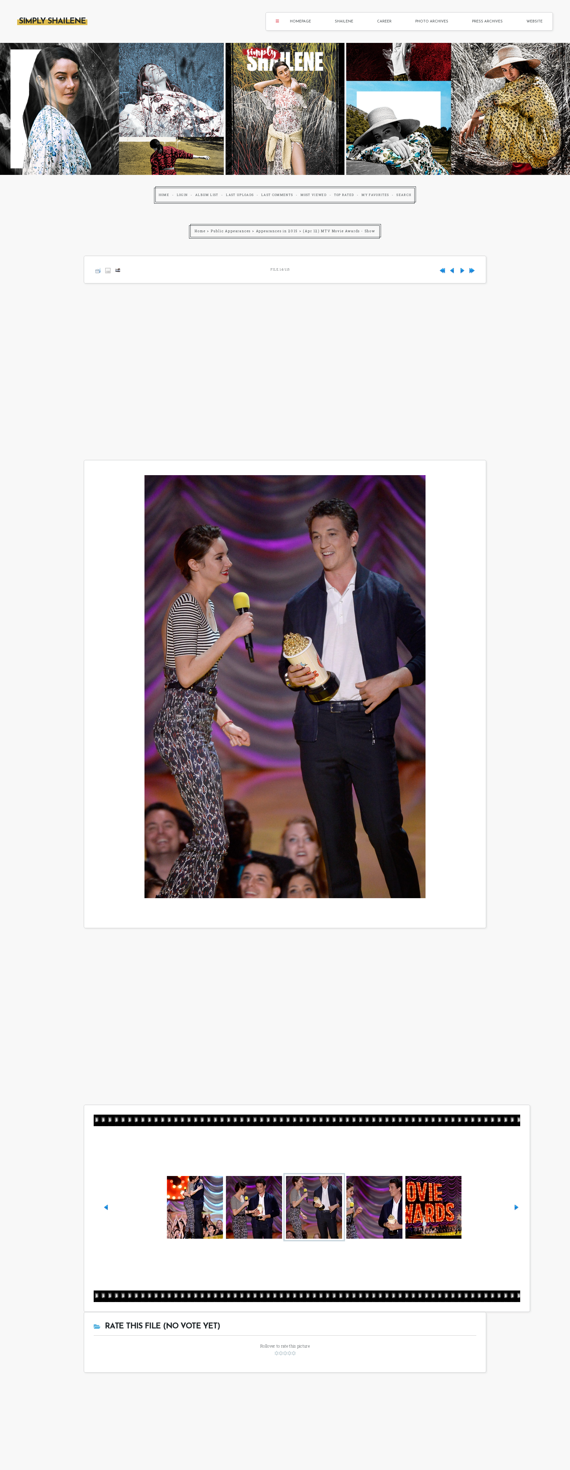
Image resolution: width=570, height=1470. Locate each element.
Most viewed (314, 195)
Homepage (300, 21)
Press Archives (487, 21)
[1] (276, 1353)
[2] (281, 1353)
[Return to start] (442, 269)
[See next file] (462, 269)
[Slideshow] (117, 269)
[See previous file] (452, 269)
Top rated (344, 195)
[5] (294, 1353)
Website (534, 21)
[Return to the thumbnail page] (98, 269)
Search (403, 195)
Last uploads (240, 195)
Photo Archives (431, 21)
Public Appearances (231, 231)
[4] (289, 1353)
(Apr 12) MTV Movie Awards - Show (339, 231)
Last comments (277, 195)
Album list (207, 195)
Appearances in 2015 (277, 231)
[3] (285, 1353)
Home (164, 195)
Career (384, 21)
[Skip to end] (472, 269)
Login (182, 195)
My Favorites (375, 195)
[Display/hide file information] (108, 269)
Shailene (344, 21)
